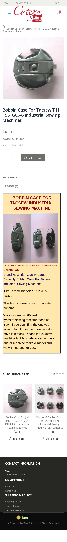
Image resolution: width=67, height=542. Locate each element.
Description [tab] (10, 177)
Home (4, 26)
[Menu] (9, 14)
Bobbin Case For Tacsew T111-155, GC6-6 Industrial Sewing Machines (33, 115)
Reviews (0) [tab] (11, 186)
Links (56, 3)
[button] (53, 374)
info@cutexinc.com (15, 474)
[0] (58, 14)
